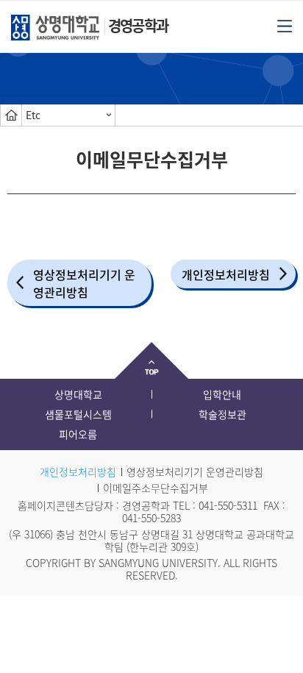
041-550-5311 (228, 505)
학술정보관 (222, 414)
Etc (33, 114)
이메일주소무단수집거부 (155, 487)
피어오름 (78, 434)
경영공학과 (138, 25)
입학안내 (222, 394)
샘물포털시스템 (78, 414)
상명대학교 (78, 394)
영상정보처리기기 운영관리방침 (84, 283)
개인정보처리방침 (226, 274)
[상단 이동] (151, 360)
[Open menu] (284, 25)
